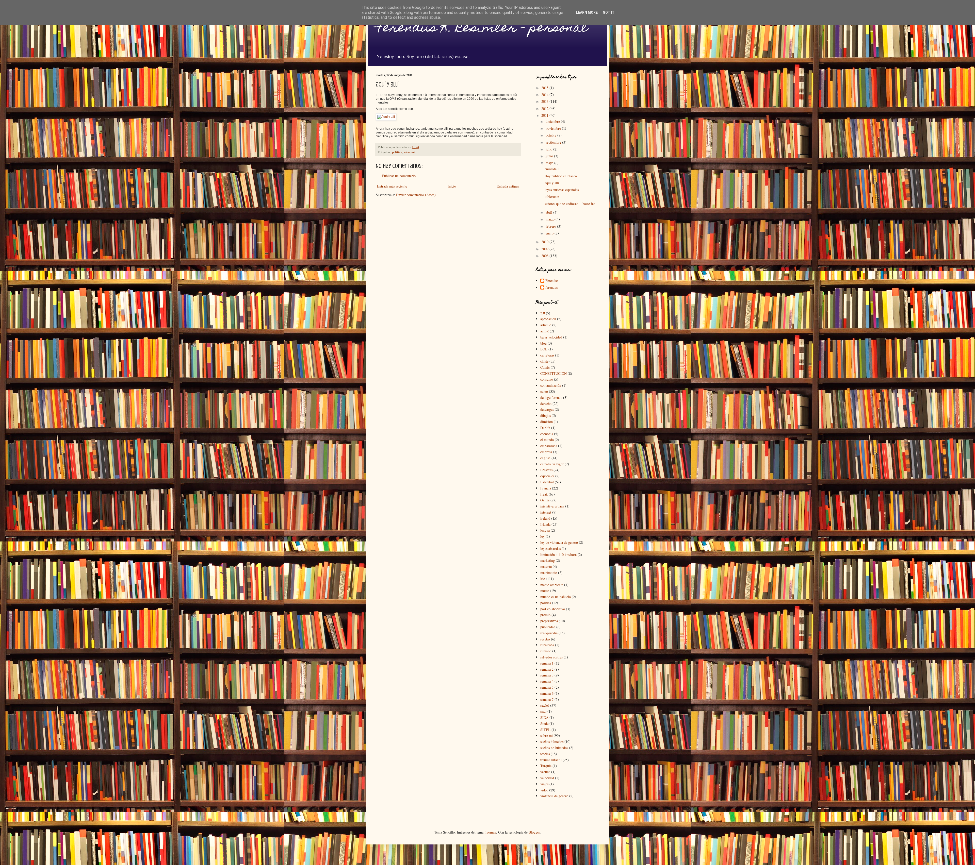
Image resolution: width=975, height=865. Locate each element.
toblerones (552, 196)
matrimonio (548, 572)
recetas (545, 639)
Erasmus (546, 469)
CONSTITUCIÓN (553, 373)
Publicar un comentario (399, 175)
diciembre (553, 121)
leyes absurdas (550, 548)
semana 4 (547, 681)
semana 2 (547, 669)
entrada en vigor (552, 464)
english (545, 457)
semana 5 (547, 687)
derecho (545, 403)
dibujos (545, 415)
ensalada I (552, 168)
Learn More (587, 12)
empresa (546, 451)
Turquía (545, 765)
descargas (547, 409)
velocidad (547, 777)
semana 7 (547, 699)
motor (544, 590)
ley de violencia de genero (559, 542)
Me (542, 578)
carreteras (547, 355)
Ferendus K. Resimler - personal (482, 29)
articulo (545, 325)
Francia (545, 488)
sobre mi (409, 152)
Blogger (534, 832)
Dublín (545, 427)
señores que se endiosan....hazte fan (570, 203)
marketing (547, 560)
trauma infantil (551, 759)
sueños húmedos (551, 741)
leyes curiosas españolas (562, 189)
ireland (545, 518)
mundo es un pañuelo (555, 596)
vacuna (545, 771)
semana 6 (547, 693)
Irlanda (545, 524)
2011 (545, 115)
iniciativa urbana (552, 506)
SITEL (545, 729)
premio (545, 614)
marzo (551, 219)
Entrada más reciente (392, 186)
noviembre (554, 128)
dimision (546, 421)
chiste (544, 361)
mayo (550, 162)
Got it (608, 12)
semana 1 (547, 663)
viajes (544, 784)
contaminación (550, 385)
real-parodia (549, 633)
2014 (545, 94)
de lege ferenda (551, 397)
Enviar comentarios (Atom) (416, 194)
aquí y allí (552, 182)
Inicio (452, 186)
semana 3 (547, 675)
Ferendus (551, 281)
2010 (545, 241)
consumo (546, 379)
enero (550, 233)
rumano (545, 651)
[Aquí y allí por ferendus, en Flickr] (386, 116)
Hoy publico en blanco (561, 176)
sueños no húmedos (554, 747)
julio (549, 149)
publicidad (547, 626)
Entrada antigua (508, 186)
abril (549, 212)
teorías (545, 753)
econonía (546, 433)
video (544, 790)
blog (543, 343)
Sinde (544, 723)
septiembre (554, 142)
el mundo (547, 439)
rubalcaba (547, 644)
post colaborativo (552, 608)
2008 (545, 255)
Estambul (547, 482)
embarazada (548, 445)
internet (545, 512)
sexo (543, 711)
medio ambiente (551, 584)
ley (542, 536)
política (397, 152)
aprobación (548, 318)
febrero (551, 226)
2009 (545, 248)
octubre (551, 135)
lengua (545, 530)
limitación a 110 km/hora (558, 554)
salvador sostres (551, 657)
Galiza (544, 500)
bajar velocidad (551, 337)
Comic (545, 367)
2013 (545, 101)
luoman (490, 832)
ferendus (551, 287)
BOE (543, 349)
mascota (546, 566)
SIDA (544, 717)
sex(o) (544, 705)
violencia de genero (554, 795)
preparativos (549, 620)
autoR (544, 331)
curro (544, 391)
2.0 (542, 313)
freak (544, 494)
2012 (545, 108)
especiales (547, 475)
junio (550, 156)
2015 (545, 87)
